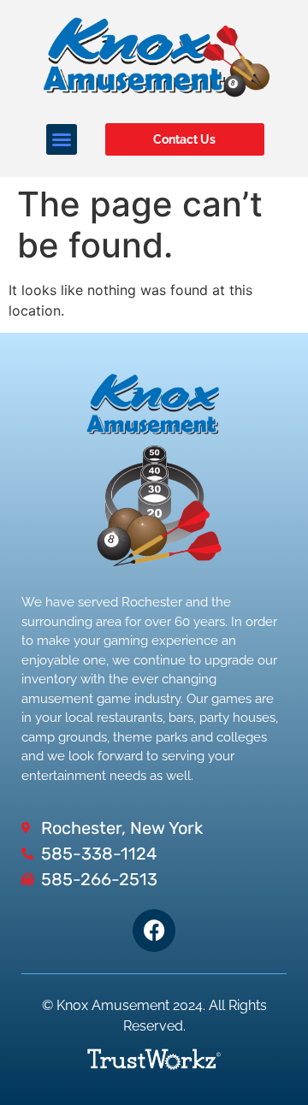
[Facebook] (154, 930)
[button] (61, 139)
